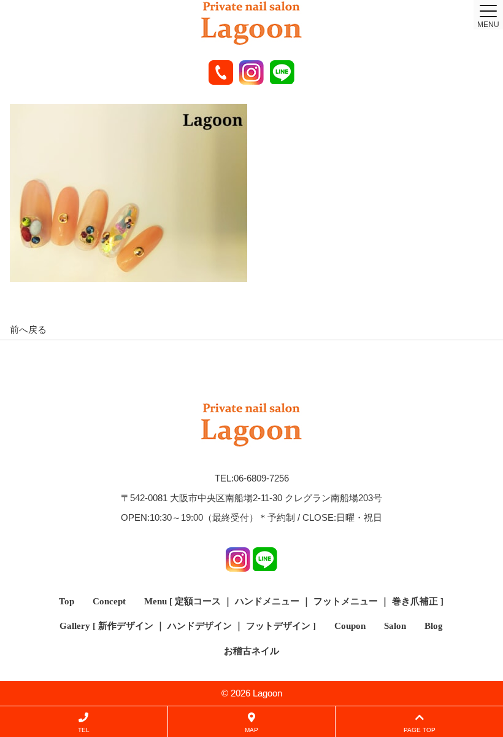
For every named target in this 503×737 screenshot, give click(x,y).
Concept (109, 601)
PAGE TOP (420, 730)
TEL (84, 730)
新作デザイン (125, 626)
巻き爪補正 (415, 601)
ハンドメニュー (267, 601)
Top (66, 601)
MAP (251, 730)
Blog (433, 626)
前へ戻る (28, 329)
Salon (395, 626)
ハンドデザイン (199, 626)
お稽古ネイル (251, 651)
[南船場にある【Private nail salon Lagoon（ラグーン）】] (251, 24)
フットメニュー (345, 601)
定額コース (198, 601)
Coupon (350, 626)
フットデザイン (278, 626)
